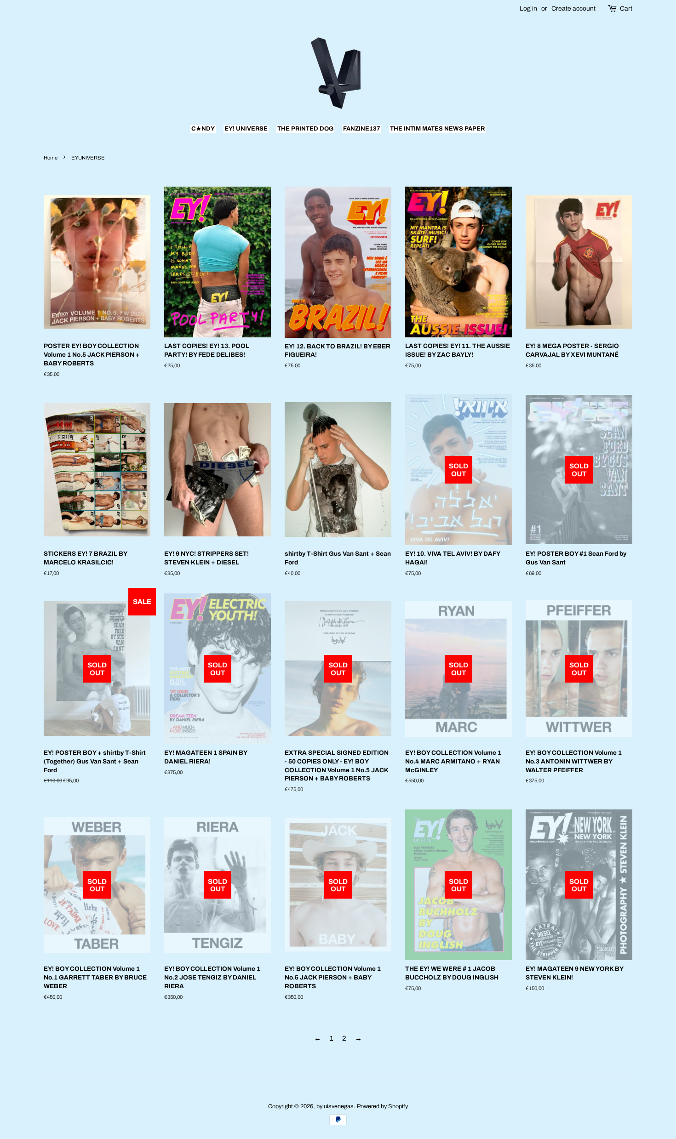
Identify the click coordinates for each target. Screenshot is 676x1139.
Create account (573, 8)
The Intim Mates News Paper (437, 128)
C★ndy (203, 128)
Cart (626, 9)
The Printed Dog (305, 128)
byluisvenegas (335, 1106)
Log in (528, 8)
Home (50, 157)
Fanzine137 (361, 128)
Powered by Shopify (382, 1106)
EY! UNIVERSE (246, 128)
